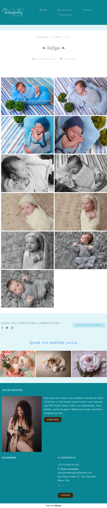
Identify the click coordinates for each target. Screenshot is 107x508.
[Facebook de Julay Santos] (59, 485)
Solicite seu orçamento (89, 325)
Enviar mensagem (70, 468)
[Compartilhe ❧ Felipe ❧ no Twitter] (7, 327)
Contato (65, 15)
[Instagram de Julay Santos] (63, 485)
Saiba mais (53, 419)
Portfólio (65, 10)
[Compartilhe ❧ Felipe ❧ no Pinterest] (12, 327)
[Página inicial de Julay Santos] (13, 12)
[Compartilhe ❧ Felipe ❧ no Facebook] (2, 327)
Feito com (53, 506)
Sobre (87, 10)
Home (44, 10)
